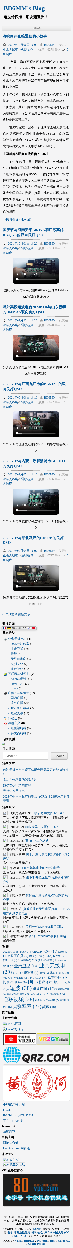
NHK (36, 960)
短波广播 (44, 989)
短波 (20, 988)
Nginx (18, 1240)
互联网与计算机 (19, 674)
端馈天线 (26, 994)
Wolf (8, 966)
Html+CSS (17, 683)
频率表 (28, 1006)
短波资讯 (17, 713)
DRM (63, 951)
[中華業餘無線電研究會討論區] (20, 1043)
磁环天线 (12, 994)
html (48, 956)
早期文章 (9, 614)
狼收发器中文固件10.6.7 (19, 785)
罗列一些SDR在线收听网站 (44, 926)
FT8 (40, 956)
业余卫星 (17, 648)
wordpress (64, 1240)
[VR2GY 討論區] (53, 1043)
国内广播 (17, 698)
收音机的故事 (20, 708)
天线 (14, 653)
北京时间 (58, 972)
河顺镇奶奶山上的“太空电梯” (40, 868)
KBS (12, 960)
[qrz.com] (36, 1062)
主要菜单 (36, 28)
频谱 (49, 1007)
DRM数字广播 (15, 956)
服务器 (20, 982)
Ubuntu (62, 960)
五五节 (18, 973)
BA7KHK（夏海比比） (19, 1115)
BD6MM (49, 44)
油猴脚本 (9, 1131)
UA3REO (48, 960)
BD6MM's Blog (24, 8)
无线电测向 (18, 658)
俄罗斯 (31, 973)
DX (32, 956)
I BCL (7, 1109)
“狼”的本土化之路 (36, 840)
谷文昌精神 (18, 733)
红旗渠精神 (18, 728)
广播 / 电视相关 (18, 693)
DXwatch (42, 1240)
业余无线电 (10, 49)
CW (50, 951)
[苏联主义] (11, 1160)
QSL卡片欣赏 (20, 643)
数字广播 (56, 977)
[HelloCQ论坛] (13, 1029)
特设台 (46, 982)
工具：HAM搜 (13, 1120)
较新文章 (26, 614)
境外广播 (17, 703)
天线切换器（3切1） (17, 790)
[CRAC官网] (12, 1024)
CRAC (38, 951)
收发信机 (22, 977)
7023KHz (11, 951)
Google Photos (37, 1243)
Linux (14, 688)
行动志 (12, 718)
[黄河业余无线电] (36, 1099)
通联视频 (27, 248)
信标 (44, 972)
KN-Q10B (24, 960)
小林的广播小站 (14, 1104)
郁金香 (40, 1000)
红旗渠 (39, 993)
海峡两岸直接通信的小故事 (25, 36)
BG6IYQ (26, 952)
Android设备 (19, 679)
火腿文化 (27, 49)
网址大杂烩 (10, 1142)
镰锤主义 (14, 723)
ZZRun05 (15, 926)
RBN (53, 1240)
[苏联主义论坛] (14, 1165)
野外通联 (52, 1000)
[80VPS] (36, 1204)
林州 (32, 982)
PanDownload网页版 (16, 1148)
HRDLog (29, 1240)
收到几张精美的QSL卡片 (20, 779)
